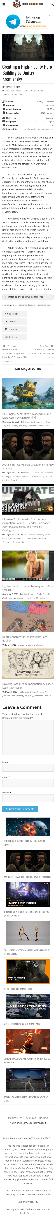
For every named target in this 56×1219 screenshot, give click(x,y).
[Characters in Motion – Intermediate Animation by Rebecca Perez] (28, 933)
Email (6, 777)
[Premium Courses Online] (28, 3)
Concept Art (42, 692)
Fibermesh (28, 472)
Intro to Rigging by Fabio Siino (18, 988)
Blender (26, 422)
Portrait (47, 695)
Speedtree (7, 542)
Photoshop (20, 476)
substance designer (26, 304)
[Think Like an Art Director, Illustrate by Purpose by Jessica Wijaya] (28, 894)
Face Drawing (17, 695)
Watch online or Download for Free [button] (25, 297)
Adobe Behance (29, 594)
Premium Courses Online (28, 1118)
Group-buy (38, 472)
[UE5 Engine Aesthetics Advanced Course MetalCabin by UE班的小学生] (28, 380)
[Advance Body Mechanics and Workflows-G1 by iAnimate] (28, 1080)
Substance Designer (33, 90)
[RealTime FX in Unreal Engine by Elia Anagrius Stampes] (28, 827)
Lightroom (30, 597)
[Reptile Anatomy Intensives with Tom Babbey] (28, 603)
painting (31, 645)
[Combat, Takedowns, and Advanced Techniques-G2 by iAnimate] (28, 1041)
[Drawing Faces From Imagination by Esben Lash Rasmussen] (28, 650)
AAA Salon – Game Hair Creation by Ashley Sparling (27, 876)
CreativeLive (20, 597)
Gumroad (29, 538)
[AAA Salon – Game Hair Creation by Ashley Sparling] (28, 430)
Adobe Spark (8, 597)
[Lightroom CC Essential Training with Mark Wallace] (28, 552)
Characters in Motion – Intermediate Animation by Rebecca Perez (27, 952)
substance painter (45, 304)
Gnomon (9, 90)
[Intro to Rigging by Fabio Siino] (28, 971)
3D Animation (29, 534)
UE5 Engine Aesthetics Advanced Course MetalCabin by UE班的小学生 (26, 415)
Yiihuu (46, 425)
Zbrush (14, 480)
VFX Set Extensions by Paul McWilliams (22, 1023)
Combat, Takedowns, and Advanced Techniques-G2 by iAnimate (27, 1060)
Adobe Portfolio (43, 594)
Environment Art (38, 422)
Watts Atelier (41, 645)
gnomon (6, 304)
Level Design (11, 425)
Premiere (22, 425)
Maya (18, 90)
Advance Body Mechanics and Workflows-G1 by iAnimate (26, 1098)
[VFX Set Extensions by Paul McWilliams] (28, 1006)
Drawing (23, 645)
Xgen (44, 476)
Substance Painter (12, 94)
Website (6, 792)
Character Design (28, 692)
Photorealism (40, 538)
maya (13, 304)
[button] (3, 5)
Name (6, 762)
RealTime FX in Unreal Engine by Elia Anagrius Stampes (24, 842)
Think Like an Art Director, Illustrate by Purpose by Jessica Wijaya (27, 913)
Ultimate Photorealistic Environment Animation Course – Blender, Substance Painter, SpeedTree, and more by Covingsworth (26, 524)
